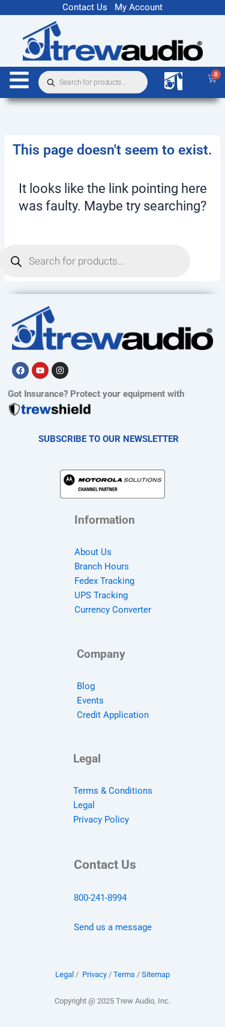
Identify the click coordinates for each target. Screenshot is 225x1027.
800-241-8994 (100, 897)
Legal (84, 805)
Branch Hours (101, 566)
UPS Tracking (101, 595)
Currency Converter (112, 609)
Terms (124, 974)
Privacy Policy (101, 819)
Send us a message (113, 927)
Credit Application (113, 715)
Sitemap (156, 974)
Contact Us (84, 7)
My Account (139, 7)
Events (90, 700)
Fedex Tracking (104, 580)
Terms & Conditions (112, 790)
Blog (86, 686)
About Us (93, 552)
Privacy (94, 974)
